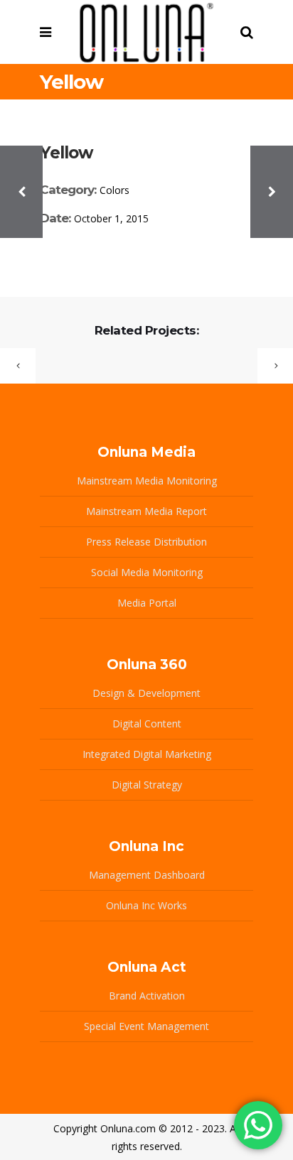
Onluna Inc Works (146, 905)
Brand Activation (147, 995)
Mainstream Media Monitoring (147, 480)
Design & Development (146, 693)
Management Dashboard (147, 875)
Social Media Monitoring (147, 572)
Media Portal (146, 602)
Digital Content (146, 723)
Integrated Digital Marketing (146, 754)
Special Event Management (146, 1026)
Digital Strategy (147, 784)
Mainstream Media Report (146, 511)
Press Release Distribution (146, 541)
